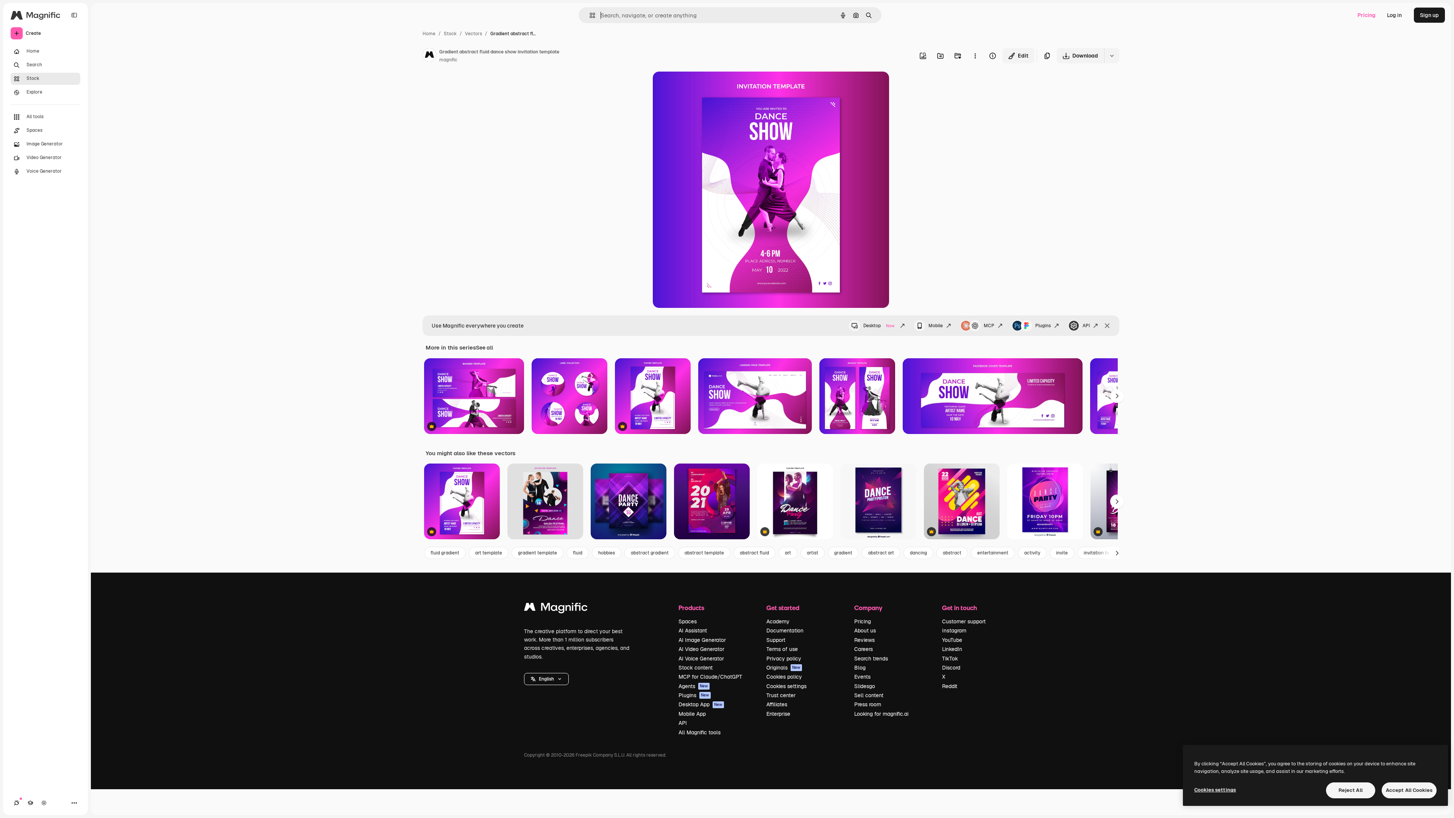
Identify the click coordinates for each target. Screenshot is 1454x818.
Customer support (964, 621)
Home (429, 34)
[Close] (1107, 326)
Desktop (878, 326)
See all (484, 347)
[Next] (1117, 396)
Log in (1394, 15)
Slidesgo (864, 686)
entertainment (992, 553)
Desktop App (700, 704)
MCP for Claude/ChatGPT (710, 676)
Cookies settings (786, 686)
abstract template (704, 553)
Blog (860, 667)
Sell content (868, 695)
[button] (546, 679)
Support (775, 640)
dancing (918, 553)
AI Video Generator (701, 649)
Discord (951, 667)
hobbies (606, 553)
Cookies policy (784, 676)
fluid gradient (445, 553)
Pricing (1366, 15)
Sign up (1429, 15)
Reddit (949, 686)
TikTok (950, 658)
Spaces (688, 621)
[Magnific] (556, 609)
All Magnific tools (700, 732)
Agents (693, 686)
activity (1032, 553)
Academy (777, 621)
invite (1062, 553)
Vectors (473, 34)
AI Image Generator (702, 640)
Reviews (864, 640)
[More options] (975, 55)
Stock (450, 34)
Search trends (871, 658)
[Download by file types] (1111, 55)
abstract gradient (650, 553)
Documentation (784, 630)
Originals (783, 667)
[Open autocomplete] (589, 15)
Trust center (781, 695)
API (1086, 326)
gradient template (537, 553)
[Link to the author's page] (429, 56)
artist (812, 553)
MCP (989, 326)
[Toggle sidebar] (74, 15)
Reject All (1351, 790)
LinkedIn (952, 649)
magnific (448, 60)
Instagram (954, 630)
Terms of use (782, 649)
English (546, 679)
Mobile (935, 326)
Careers (863, 649)
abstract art (881, 553)
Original (701, 86)
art (788, 553)
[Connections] (17, 803)
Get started (782, 608)
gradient (843, 553)
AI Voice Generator (701, 658)
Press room (867, 704)
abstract (952, 553)
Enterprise (778, 713)
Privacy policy (783, 658)
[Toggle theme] (44, 803)
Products (691, 608)
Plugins (1043, 326)
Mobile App (692, 713)
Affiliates (776, 704)
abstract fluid (754, 553)
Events (862, 676)
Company (868, 608)
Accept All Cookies (1409, 790)
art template (488, 553)
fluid (577, 553)
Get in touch (959, 608)
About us (865, 630)
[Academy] (30, 803)
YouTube (952, 640)
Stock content (696, 667)
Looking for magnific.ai (881, 713)
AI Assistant (693, 630)
